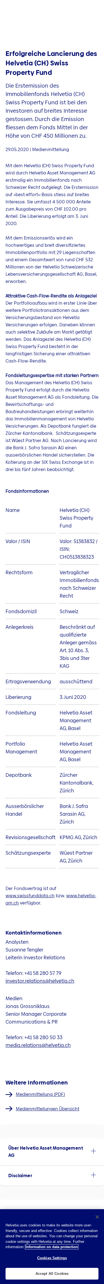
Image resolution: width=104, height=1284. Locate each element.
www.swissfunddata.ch (30, 896)
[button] (52, 1152)
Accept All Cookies (52, 1273)
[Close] (97, 1217)
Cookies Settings (52, 1258)
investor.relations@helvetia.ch (40, 980)
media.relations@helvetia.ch (38, 1045)
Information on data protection (52, 1247)
